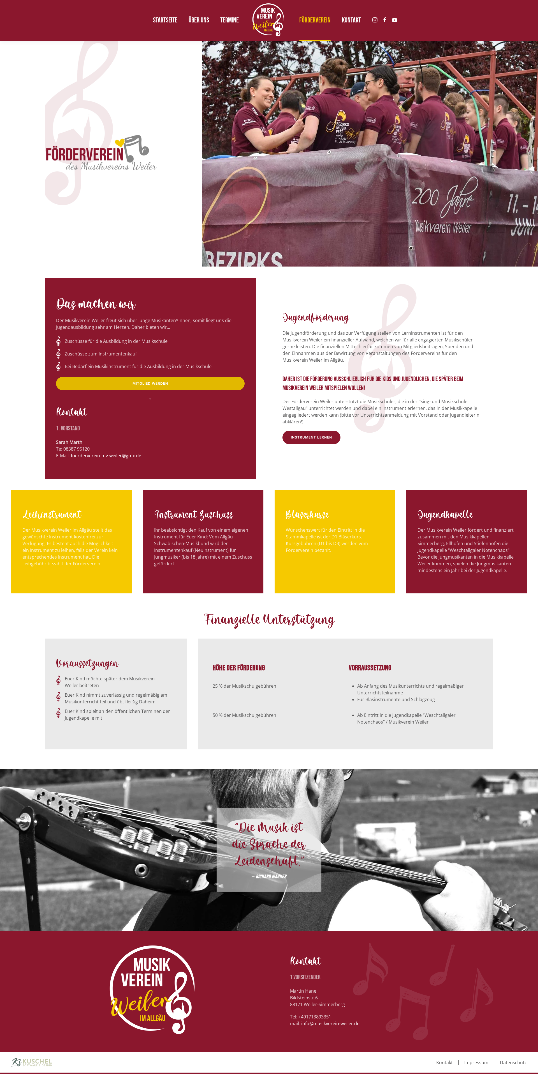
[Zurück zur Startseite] (269, 20)
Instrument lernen (311, 437)
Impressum (476, 1062)
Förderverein (315, 20)
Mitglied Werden (150, 383)
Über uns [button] (199, 20)
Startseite (165, 20)
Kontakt (444, 1062)
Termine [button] (229, 20)
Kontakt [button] (351, 20)
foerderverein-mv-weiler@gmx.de (106, 456)
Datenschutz (513, 1062)
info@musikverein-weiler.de (330, 1023)
